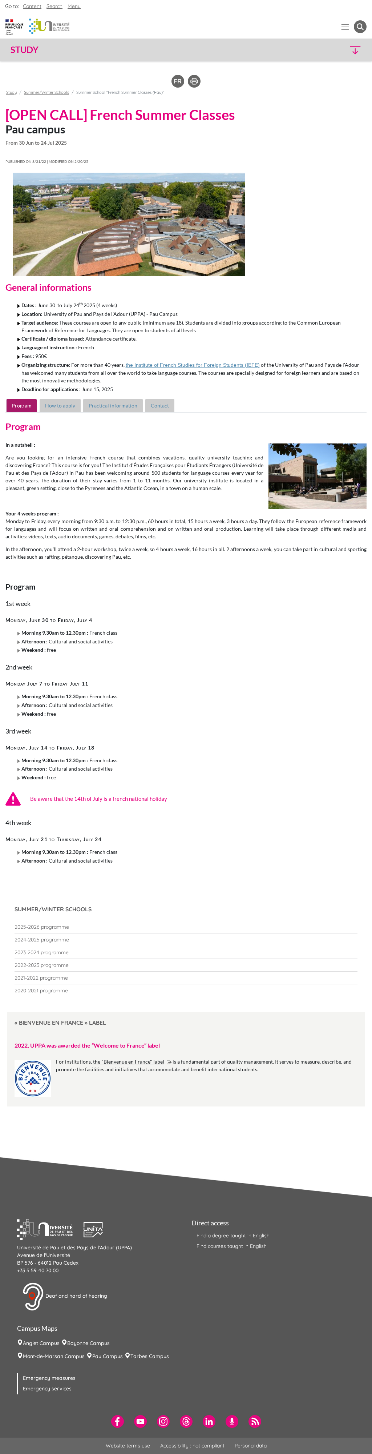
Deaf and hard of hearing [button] (75, 1296)
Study (11, 92)
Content (32, 6)
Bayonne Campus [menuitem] (88, 1343)
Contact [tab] (160, 405)
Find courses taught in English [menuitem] (232, 1246)
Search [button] (54, 6)
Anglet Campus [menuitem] (41, 1343)
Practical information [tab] (113, 405)
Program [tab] (22, 405)
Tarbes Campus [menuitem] (149, 1356)
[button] (323, 49)
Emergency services (47, 1388)
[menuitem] (186, 927)
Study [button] (25, 50)
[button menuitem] (360, 26)
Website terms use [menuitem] (128, 1445)
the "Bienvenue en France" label (128, 1062)
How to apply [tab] (60, 405)
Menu (74, 6)
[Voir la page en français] (177, 80)
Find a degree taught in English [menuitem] (233, 1235)
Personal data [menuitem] (251, 1445)
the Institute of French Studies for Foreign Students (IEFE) (193, 365)
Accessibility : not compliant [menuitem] (192, 1445)
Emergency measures (49, 1378)
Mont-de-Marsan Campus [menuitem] (54, 1356)
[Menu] (345, 27)
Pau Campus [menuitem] (107, 1356)
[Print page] (194, 80)
